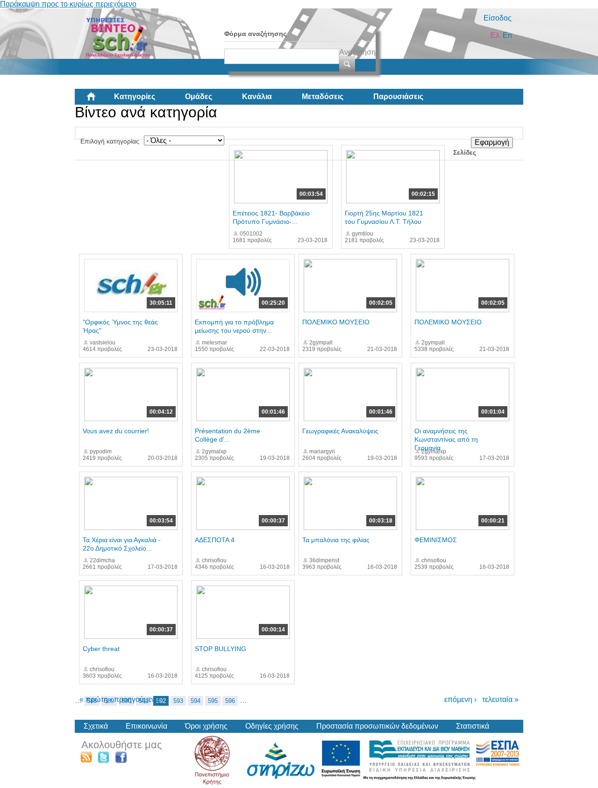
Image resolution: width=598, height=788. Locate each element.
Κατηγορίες (134, 96)
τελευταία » (500, 699)
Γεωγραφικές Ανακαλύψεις (340, 431)
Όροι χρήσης (206, 726)
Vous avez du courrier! (116, 431)
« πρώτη (93, 699)
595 (213, 700)
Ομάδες (198, 96)
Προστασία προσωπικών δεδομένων (377, 726)
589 (109, 700)
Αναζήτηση (357, 52)
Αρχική (98, 100)
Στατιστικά (472, 726)
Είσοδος (498, 18)
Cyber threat (101, 648)
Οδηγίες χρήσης (272, 726)
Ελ (495, 35)
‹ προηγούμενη (134, 699)
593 (178, 700)
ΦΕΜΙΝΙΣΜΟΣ (435, 540)
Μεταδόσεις (322, 96)
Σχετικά (96, 726)
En (507, 35)
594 (195, 700)
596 (230, 700)
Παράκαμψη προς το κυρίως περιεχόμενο (68, 4)
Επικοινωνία (146, 726)
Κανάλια (257, 96)
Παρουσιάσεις (398, 96)
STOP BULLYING (220, 648)
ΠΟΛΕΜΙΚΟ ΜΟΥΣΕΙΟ (336, 322)
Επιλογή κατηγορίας (109, 141)
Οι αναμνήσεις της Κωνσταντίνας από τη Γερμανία (446, 439)
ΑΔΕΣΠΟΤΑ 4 (215, 540)
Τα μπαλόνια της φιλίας (336, 540)
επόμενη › (460, 699)
